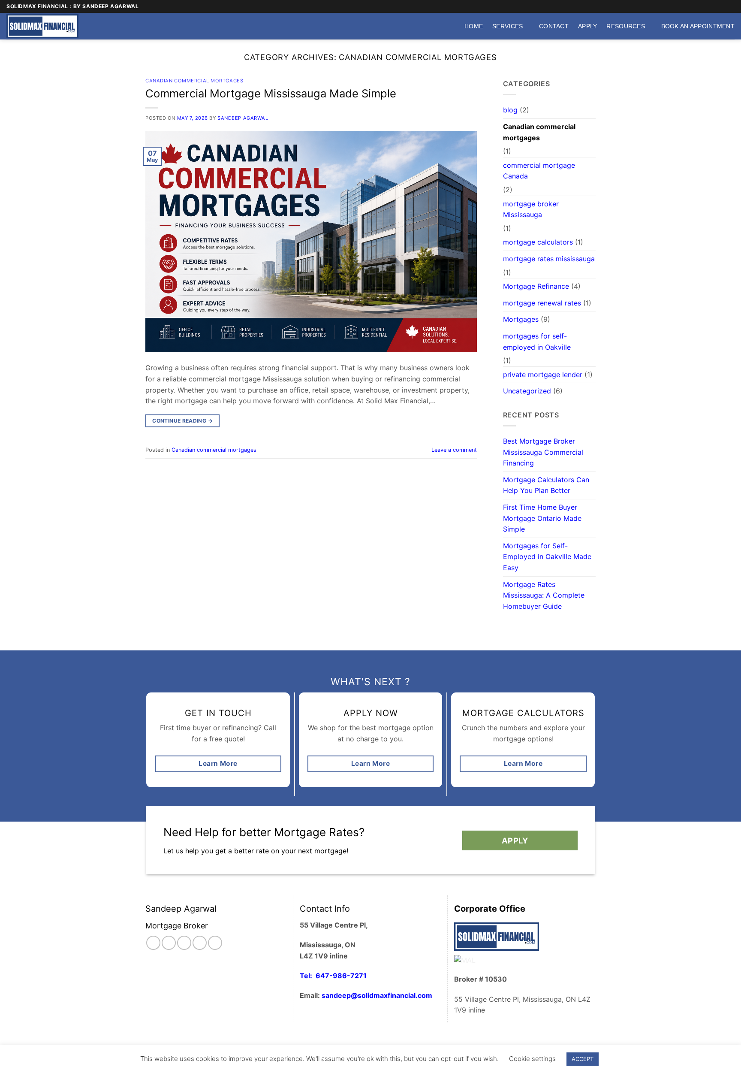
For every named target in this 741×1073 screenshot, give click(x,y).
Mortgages (521, 319)
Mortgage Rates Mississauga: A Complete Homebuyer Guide (543, 595)
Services (507, 26)
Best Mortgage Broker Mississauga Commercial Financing (543, 452)
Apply (587, 26)
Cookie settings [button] (532, 1059)
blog (510, 110)
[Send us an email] (714, 6)
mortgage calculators (538, 242)
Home (473, 26)
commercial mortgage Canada (539, 171)
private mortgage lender (542, 374)
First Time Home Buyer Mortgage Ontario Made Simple (542, 518)
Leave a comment (454, 450)
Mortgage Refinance (536, 286)
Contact (554, 26)
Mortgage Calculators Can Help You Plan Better (546, 485)
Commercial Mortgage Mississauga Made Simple (270, 93)
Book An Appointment (698, 26)
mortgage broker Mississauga (531, 209)
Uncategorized (527, 391)
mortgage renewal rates (542, 303)
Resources (625, 26)
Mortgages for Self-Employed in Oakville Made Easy (547, 556)
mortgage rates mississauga (549, 258)
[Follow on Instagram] (705, 6)
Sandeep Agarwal (242, 118)
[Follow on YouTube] (730, 6)
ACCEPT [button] (582, 1058)
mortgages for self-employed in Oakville (537, 341)
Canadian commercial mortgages (194, 81)
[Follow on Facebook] (697, 6)
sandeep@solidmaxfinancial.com (377, 995)
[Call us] (722, 6)
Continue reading (182, 420)
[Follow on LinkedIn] (215, 943)
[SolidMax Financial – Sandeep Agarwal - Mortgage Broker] (44, 26)
